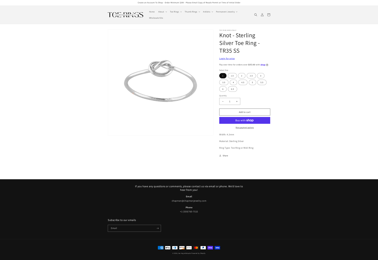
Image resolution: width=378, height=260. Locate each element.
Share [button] (225, 155)
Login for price (227, 58)
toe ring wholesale (184, 253)
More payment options (245, 127)
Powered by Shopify (198, 253)
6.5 (232, 89)
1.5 (232, 75)
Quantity (223, 95)
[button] (162, 12)
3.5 (223, 82)
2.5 (251, 75)
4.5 (242, 82)
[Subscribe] (157, 228)
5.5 (261, 82)
